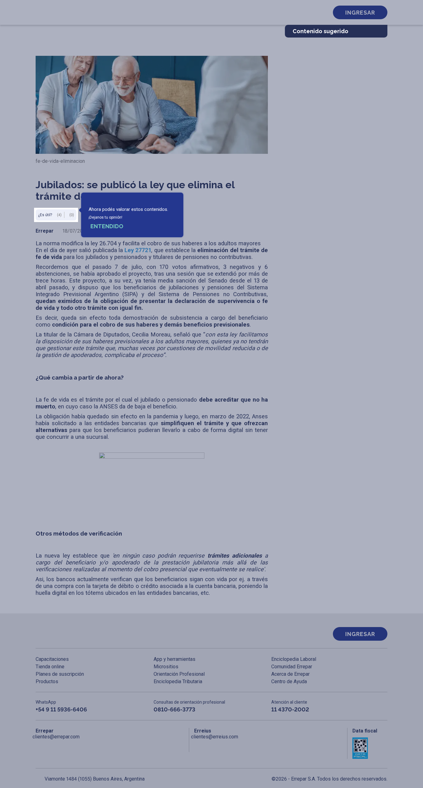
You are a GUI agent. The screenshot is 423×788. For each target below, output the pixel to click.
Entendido (106, 226)
